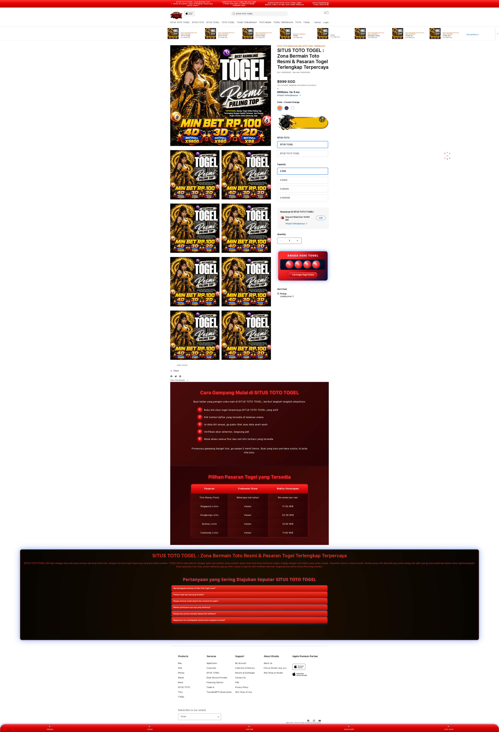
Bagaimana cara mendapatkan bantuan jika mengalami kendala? (199, 620)
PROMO (50, 729)
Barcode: (296, 72)
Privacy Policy (241, 687)
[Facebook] (172, 377)
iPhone (181, 673)
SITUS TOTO (198, 22)
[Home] (176, 15)
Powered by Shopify (313, 723)
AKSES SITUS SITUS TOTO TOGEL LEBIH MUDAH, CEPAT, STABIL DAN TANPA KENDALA (284, 4)
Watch (181, 678)
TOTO (298, 22)
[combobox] (259, 13)
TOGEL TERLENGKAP (247, 22)
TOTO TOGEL (228, 22)
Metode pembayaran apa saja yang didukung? (192, 607)
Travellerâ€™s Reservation (219, 692)
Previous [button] (171, 3)
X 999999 (285, 198)
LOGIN (150, 729)
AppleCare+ (212, 663)
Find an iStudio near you (275, 668)
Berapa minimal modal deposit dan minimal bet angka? (195, 601)
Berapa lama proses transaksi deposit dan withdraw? (194, 614)
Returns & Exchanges (245, 673)
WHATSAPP (349, 729)
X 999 (283, 171)
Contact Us (240, 678)
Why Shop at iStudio (273, 673)
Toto (180, 692)
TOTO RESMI (265, 22)
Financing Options (215, 682)
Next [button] (327, 3)
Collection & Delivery (245, 668)
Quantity (281, 234)
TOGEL (306, 22)
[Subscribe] (218, 717)
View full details (177, 380)
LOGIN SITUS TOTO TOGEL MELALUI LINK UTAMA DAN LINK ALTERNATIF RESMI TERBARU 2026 (239, 3)
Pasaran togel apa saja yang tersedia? (188, 595)
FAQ (237, 682)
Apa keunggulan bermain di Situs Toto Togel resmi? (194, 588)
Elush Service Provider (217, 678)
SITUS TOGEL (212, 22)
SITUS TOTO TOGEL (180, 22)
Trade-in (210, 687)
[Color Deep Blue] (286, 108)
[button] (180, 22)
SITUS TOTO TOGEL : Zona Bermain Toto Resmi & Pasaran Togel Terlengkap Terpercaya (193, 3)
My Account (240, 663)
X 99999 (284, 189)
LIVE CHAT (449, 729)
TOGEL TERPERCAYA (283, 22)
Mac (180, 663)
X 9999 (283, 180)
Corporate (211, 668)
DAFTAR (249, 729)
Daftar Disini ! (193, 5)
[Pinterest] (181, 377)
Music (180, 682)
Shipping (293, 85)
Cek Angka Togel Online (303, 275)
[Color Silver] (293, 108)
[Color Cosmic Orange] (279, 108)
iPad (180, 668)
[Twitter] (176, 377)
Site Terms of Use (243, 692)
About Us (268, 663)
